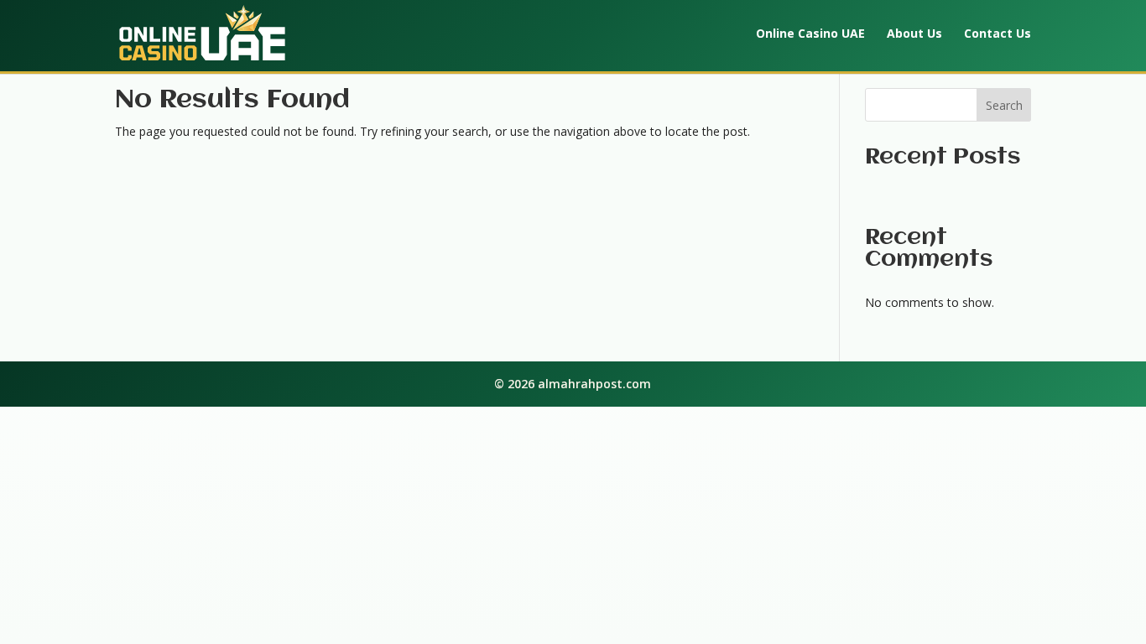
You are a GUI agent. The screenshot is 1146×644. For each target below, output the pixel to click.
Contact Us (997, 34)
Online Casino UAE (810, 34)
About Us (914, 34)
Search (1004, 105)
